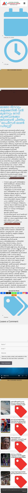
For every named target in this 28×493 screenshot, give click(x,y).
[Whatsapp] (14, 293)
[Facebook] (3, 293)
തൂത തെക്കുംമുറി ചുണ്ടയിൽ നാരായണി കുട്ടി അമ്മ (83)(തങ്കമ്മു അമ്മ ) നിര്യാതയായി (18, 440)
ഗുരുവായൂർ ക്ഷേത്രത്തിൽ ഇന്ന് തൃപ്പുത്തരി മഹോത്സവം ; (19, 473)
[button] (24, 3)
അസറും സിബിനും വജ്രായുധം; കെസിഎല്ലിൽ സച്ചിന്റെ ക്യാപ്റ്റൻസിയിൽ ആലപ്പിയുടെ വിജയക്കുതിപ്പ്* (19, 456)
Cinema (6, 317)
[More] (14, 295)
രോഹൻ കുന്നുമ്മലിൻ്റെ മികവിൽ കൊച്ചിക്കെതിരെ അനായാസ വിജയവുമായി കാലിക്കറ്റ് (18, 422)
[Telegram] (19, 293)
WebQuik (24, 491)
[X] (8, 293)
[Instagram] (25, 293)
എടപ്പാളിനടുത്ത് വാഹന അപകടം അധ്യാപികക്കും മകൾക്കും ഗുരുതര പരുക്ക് (18, 403)
